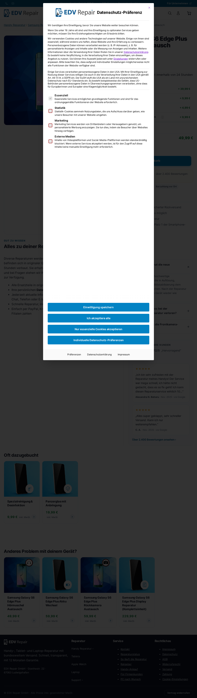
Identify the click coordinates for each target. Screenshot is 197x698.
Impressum (124, 354)
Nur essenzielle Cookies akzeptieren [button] (98, 329)
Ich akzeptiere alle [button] (98, 318)
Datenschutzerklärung (136, 52)
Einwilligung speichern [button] (98, 307)
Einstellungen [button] (121, 58)
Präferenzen (74, 354)
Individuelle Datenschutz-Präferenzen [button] (98, 340)
